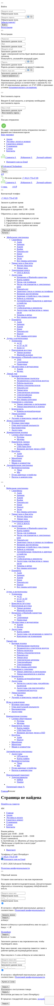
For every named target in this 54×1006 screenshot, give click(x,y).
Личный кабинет (44, 157)
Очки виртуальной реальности (25, 425)
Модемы (20, 439)
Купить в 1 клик (8, 982)
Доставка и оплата (14, 817)
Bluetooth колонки (25, 355)
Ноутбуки (16, 451)
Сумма (9, 187)
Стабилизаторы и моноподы (29, 308)
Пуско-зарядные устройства (24, 475)
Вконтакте (11, 850)
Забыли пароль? (8, 22)
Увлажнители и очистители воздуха (33, 381)
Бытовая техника (19, 376)
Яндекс (20, 371)
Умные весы (22, 390)
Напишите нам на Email (17, 162)
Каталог (5, 233)
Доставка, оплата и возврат (18, 141)
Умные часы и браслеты (22, 263)
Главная (9, 813)
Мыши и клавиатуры (21, 463)
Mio (18, 472)
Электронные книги (21, 270)
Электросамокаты (20, 777)
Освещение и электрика (22, 402)
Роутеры (20, 437)
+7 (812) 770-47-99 (30, 178)
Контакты (10, 151)
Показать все (22, 251)
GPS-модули (22, 756)
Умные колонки (24, 352)
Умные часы (22, 268)
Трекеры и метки (24, 315)
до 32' (19, 343)
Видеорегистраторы (20, 468)
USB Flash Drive (24, 446)
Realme (20, 249)
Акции (9, 139)
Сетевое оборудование (22, 435)
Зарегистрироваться (10, 76)
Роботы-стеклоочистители (28, 385)
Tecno (19, 258)
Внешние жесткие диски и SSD (31, 449)
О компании (11, 146)
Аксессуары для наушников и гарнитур (34, 634)
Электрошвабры (24, 397)
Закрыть (5, 918)
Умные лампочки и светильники (31, 404)
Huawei (20, 256)
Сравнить (10, 157)
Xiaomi (20, 247)
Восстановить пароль (10, 113)
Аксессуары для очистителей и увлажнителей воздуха (31, 689)
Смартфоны (17, 240)
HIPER (20, 780)
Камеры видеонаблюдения (28, 411)
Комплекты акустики (21, 603)
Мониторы (16, 460)
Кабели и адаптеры (25, 298)
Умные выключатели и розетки (31, 406)
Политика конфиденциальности (15, 868)
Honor (19, 254)
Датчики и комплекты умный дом (27, 418)
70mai (19, 470)
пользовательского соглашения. (23, 87)
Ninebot (20, 782)
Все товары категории (27, 261)
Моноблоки (17, 458)
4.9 (2, 174)
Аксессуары (17, 275)
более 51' (21, 348)
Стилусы (21, 305)
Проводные (22, 364)
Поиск (4, 172)
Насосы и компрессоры (22, 477)
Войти (4, 25)
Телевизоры (17, 341)
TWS (19, 359)
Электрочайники (24, 395)
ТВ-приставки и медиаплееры (25, 366)
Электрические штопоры (28, 392)
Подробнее (6, 932)
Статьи (9, 148)
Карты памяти (23, 279)
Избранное (26, 157)
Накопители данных (21, 442)
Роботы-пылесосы (25, 383)
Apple (19, 242)
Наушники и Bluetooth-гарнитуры (32, 277)
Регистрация (6, 27)
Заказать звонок (8, 915)
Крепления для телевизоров (29, 636)
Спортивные (22, 362)
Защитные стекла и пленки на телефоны (35, 291)
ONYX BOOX (23, 272)
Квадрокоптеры (19, 428)
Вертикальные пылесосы (28, 378)
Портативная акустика (22, 350)
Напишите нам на (14, 859)
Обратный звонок (9, 230)
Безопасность (17, 409)
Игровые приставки (20, 423)
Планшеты (16, 319)
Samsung (20, 244)
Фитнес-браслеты (25, 265)
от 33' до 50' (22, 345)
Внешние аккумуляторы (27, 294)
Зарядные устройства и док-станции (33, 296)
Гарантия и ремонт (14, 144)
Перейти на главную (10, 804)
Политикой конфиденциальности (30, 910)
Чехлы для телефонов (26, 282)
